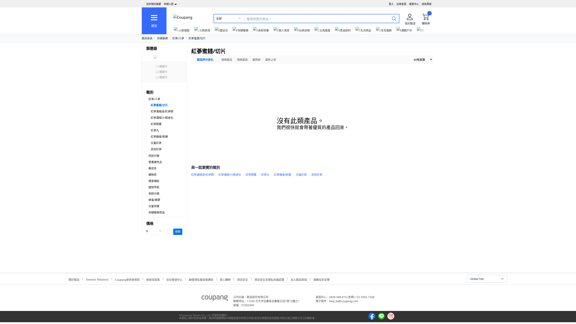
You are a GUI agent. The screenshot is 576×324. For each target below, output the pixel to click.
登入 (391, 4)
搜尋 (177, 232)
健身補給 (153, 181)
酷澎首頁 (147, 38)
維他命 (152, 168)
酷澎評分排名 (205, 60)
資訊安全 (242, 279)
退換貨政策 (153, 279)
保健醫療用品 (156, 212)
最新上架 (270, 60)
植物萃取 (153, 187)
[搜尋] (394, 18)
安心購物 (225, 279)
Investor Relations (97, 279)
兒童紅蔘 (156, 143)
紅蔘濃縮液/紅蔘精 (162, 111)
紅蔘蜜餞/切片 (197, 38)
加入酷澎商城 (299, 279)
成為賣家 (427, 4)
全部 (219, 18)
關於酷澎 (74, 279)
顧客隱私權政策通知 (201, 279)
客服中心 (414, 4)
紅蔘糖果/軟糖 (159, 137)
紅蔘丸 (155, 130)
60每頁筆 (419, 60)
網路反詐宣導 (321, 279)
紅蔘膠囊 (156, 124)
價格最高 (242, 60)
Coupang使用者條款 (127, 279)
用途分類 (153, 156)
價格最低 (226, 60)
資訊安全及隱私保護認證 (269, 279)
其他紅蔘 (156, 149)
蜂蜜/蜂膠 (154, 200)
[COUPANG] (215, 299)
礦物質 (152, 175)
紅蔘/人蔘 (178, 38)
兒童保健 (153, 206)
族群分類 (153, 194)
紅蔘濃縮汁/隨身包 (162, 118)
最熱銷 (256, 60)
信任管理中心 (174, 279)
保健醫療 (162, 38)
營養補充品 (155, 162)
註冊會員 (401, 4)
